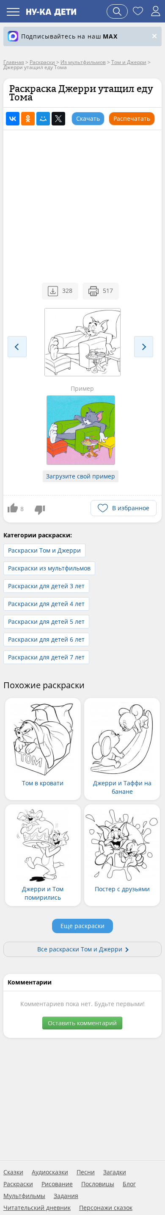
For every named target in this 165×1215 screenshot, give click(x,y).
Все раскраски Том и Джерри (79, 949)
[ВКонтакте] (12, 118)
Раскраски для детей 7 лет (46, 657)
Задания (66, 1196)
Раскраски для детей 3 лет (46, 586)
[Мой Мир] (43, 118)
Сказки (13, 1172)
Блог (129, 1184)
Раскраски (18, 1184)
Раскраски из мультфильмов (49, 568)
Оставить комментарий (82, 1023)
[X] (58, 118)
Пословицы (97, 1184)
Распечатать (131, 118)
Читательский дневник (37, 1208)
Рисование (57, 1184)
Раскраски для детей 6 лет (46, 639)
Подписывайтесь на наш (69, 36)
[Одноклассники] (28, 118)
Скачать (88, 118)
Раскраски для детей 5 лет (46, 621)
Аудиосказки (50, 1172)
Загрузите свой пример (80, 476)
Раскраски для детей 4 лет (46, 604)
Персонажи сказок (105, 1208)
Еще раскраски (82, 926)
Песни (86, 1172)
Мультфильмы (24, 1196)
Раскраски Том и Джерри (44, 550)
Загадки (114, 1172)
